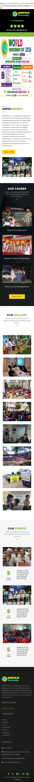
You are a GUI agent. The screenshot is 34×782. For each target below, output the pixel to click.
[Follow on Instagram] (18, 26)
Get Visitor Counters (8, 708)
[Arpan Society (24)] (17, 465)
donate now (9, 152)
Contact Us (6, 732)
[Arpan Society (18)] (17, 376)
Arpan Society (12, 777)
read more (17, 296)
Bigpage (18, 779)
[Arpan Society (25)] (17, 487)
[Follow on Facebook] (11, 26)
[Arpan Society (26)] (17, 510)
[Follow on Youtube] (22, 26)
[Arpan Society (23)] (17, 443)
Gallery (5, 730)
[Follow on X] (15, 26)
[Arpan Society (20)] (17, 420)
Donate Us (6, 735)
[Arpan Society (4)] (17, 354)
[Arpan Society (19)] (17, 398)
